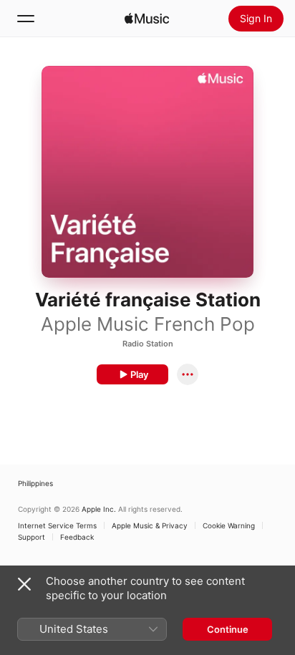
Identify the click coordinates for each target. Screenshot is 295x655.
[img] (147, 18)
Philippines (35, 483)
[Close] (24, 584)
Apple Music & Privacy (150, 525)
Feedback (77, 536)
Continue (227, 629)
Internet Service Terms (57, 525)
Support (31, 536)
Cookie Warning (229, 525)
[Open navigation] (26, 18)
